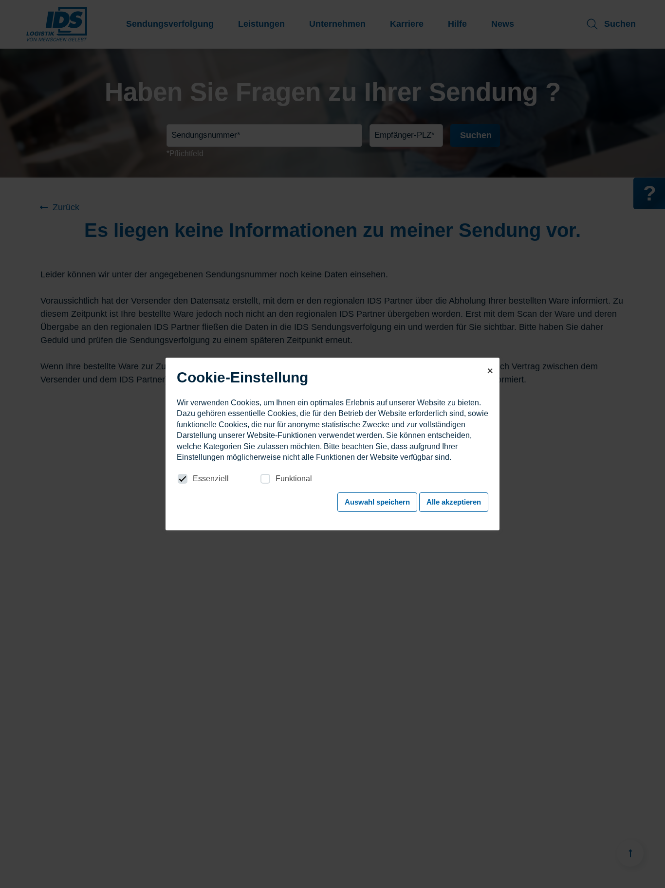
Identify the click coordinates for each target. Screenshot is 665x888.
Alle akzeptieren (453, 502)
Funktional (294, 478)
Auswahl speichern (377, 502)
